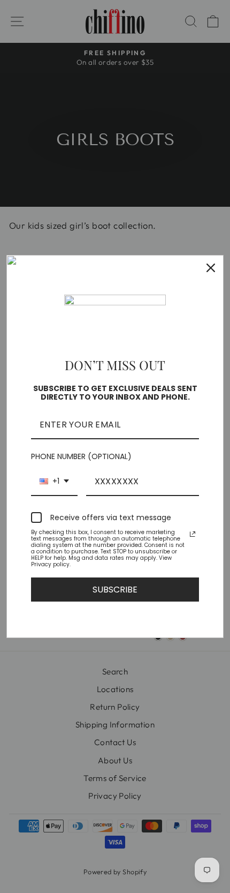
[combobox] (54, 482)
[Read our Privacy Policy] (192, 534)
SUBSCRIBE (115, 589)
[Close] (211, 268)
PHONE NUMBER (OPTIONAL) (81, 456)
